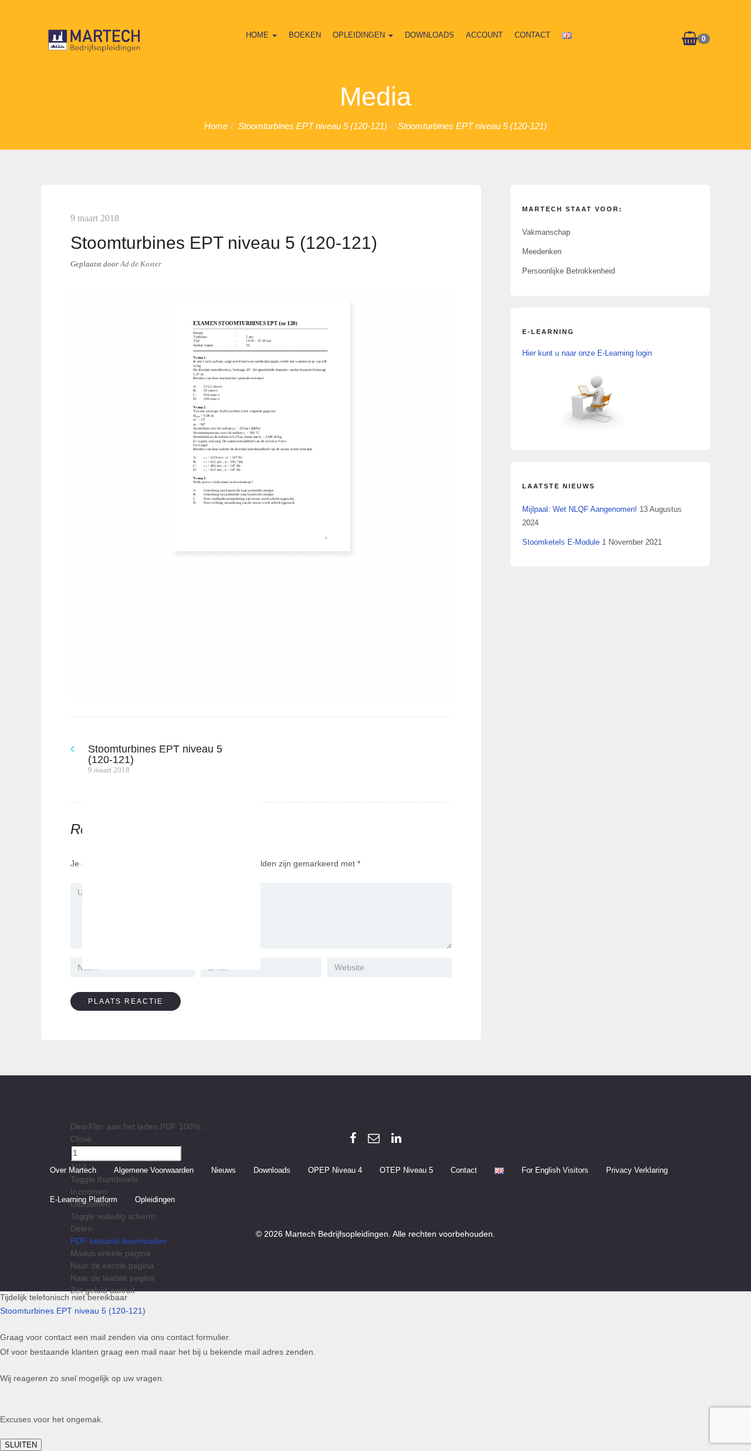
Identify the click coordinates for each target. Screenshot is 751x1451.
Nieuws (223, 1182)
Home (258, 35)
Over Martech (73, 1182)
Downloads (429, 35)
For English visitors (555, 1182)
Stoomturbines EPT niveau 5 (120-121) (73, 1323)
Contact (532, 35)
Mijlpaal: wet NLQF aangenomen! (579, 509)
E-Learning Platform (83, 1211)
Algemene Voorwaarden (154, 1182)
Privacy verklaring (637, 1182)
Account (484, 35)
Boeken (305, 35)
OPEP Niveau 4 (335, 1182)
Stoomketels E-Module (561, 542)
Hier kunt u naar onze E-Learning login (587, 353)
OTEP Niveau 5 (406, 1182)
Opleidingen (360, 35)
